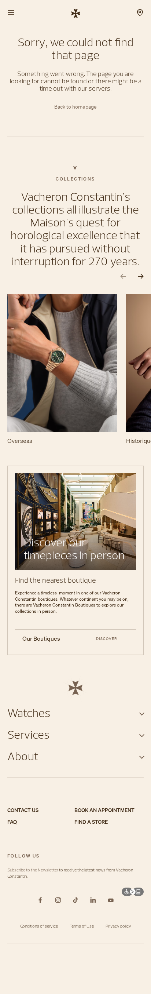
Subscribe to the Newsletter (32, 870)
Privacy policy (118, 926)
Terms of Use (82, 926)
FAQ (12, 822)
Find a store (91, 822)
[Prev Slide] (123, 276)
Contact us (22, 810)
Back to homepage (75, 107)
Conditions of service (39, 926)
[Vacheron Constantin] (75, 13)
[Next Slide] (141, 276)
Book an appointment (104, 810)
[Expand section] (142, 712)
